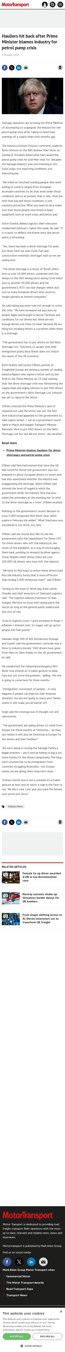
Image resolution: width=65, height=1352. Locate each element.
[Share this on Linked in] (19, 68)
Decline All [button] (47, 1336)
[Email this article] (26, 68)
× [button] (61, 1311)
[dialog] (32, 1330)
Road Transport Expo (19, 1289)
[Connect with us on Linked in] (31, 1261)
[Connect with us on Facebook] (7, 1261)
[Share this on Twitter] (12, 68)
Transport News (16, 1295)
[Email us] (43, 1261)
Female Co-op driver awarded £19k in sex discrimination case (42, 876)
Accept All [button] (16, 1336)
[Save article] (60, 68)
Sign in (17, 60)
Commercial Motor (18, 1276)
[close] (63, 60)
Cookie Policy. (43, 1329)
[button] (32, 1346)
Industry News (15, 806)
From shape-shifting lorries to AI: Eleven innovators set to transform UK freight (42, 918)
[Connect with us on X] (19, 1261)
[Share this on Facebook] (5, 68)
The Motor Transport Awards (25, 1282)
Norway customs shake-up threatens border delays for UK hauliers (41, 897)
